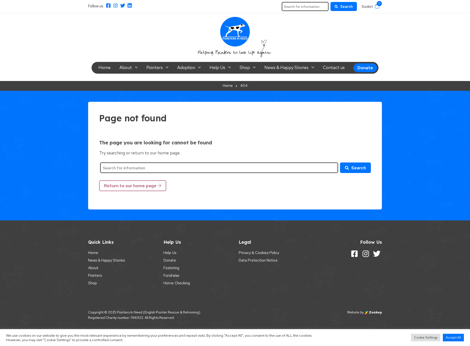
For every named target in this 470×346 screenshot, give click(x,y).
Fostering (171, 267)
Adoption (186, 67)
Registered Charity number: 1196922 (115, 317)
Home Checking (177, 283)
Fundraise (171, 275)
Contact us (334, 67)
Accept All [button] (453, 337)
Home (104, 67)
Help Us (217, 67)
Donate (365, 67)
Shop (245, 67)
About (125, 67)
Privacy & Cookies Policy (259, 252)
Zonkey (375, 312)
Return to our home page (130, 185)
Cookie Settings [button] (425, 337)
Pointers (154, 67)
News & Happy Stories (286, 67)
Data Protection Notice (258, 260)
